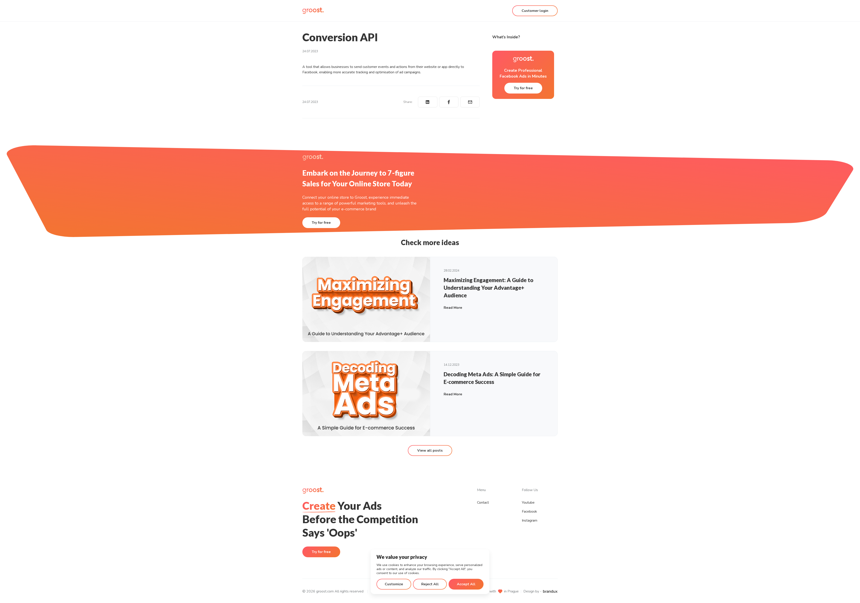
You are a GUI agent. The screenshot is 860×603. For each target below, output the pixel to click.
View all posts (430, 450)
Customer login (535, 10)
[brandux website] (550, 591)
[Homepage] (313, 10)
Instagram (529, 520)
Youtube (528, 502)
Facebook (529, 511)
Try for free (523, 88)
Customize (394, 584)
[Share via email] (470, 102)
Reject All (430, 584)
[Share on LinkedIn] (427, 102)
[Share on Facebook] (449, 102)
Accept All (466, 584)
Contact (483, 502)
